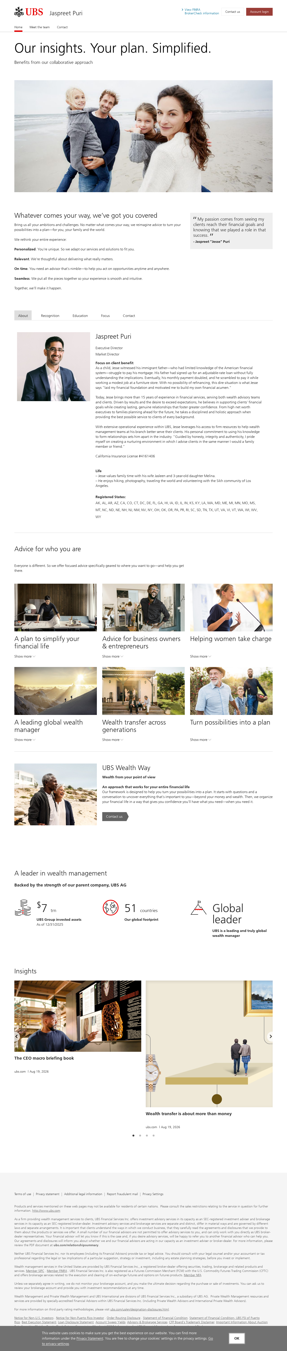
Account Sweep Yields (110, 1322)
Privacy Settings (153, 1194)
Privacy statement (47, 1194)
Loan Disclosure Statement (76, 1322)
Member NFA (192, 1275)
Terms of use (22, 1194)
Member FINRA (57, 1271)
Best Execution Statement (39, 1322)
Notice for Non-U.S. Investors (33, 1318)
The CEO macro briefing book (44, 1058)
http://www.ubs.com (46, 1211)
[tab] (23, 315)
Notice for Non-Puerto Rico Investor (80, 1318)
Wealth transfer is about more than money (189, 1113)
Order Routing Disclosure (123, 1318)
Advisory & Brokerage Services (147, 1322)
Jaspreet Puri (66, 13)
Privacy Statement (89, 1338)
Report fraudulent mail (122, 1194)
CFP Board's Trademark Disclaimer (191, 1322)
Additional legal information (83, 1194)
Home (18, 27)
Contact (62, 27)
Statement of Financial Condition (165, 1318)
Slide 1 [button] (133, 1136)
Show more (24, 657)
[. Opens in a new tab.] (28, 12)
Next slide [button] (267, 1037)
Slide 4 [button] (153, 1136)
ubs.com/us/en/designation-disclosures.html (139, 1309)
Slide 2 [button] (140, 1136)
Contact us (232, 12)
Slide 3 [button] (147, 1136)
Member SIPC (35, 1271)
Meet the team (40, 27)
